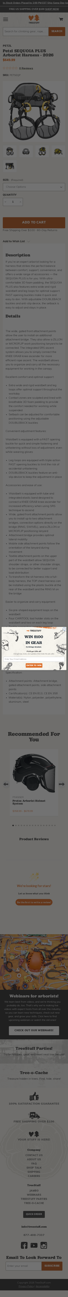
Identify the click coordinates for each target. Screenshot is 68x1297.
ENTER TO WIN (34, 665)
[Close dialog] (64, 629)
